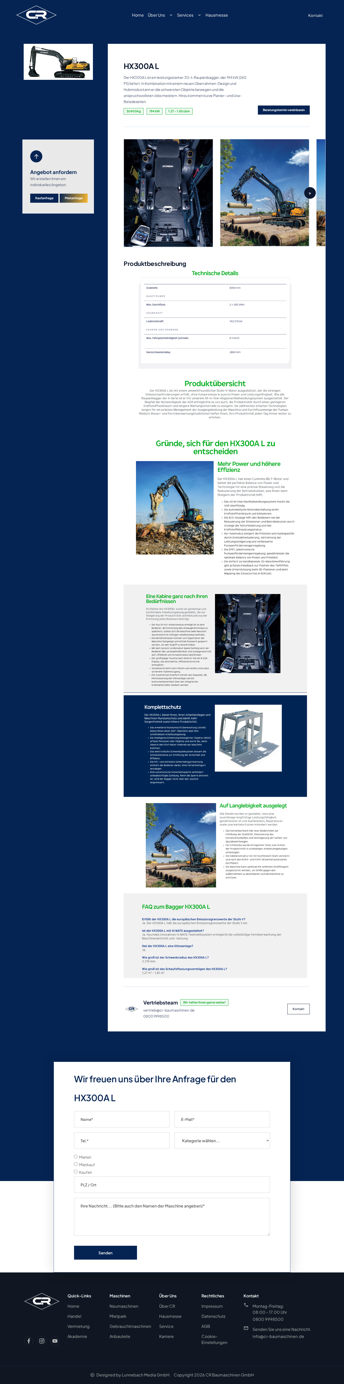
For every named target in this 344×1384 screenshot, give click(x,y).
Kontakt (298, 1009)
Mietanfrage (74, 198)
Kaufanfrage (44, 198)
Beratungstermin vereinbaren (284, 110)
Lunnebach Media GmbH (145, 1374)
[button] (310, 193)
